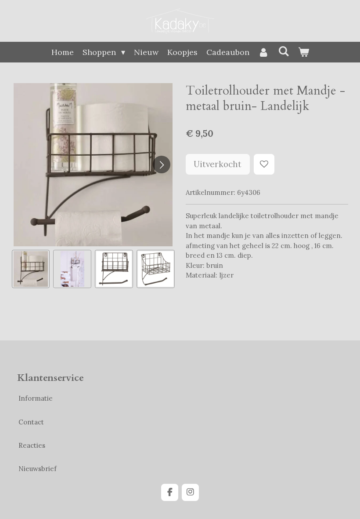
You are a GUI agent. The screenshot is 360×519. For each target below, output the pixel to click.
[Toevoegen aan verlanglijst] (264, 164)
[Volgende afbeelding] (161, 164)
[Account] (264, 52)
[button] (31, 269)
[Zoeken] (283, 51)
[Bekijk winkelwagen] (303, 52)
